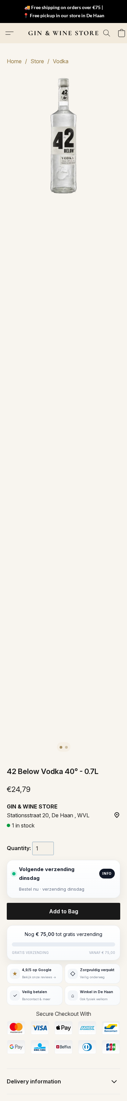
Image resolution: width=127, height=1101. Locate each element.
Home (14, 61)
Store (37, 61)
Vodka (60, 61)
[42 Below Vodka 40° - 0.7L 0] (63, 135)
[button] (63, 33)
